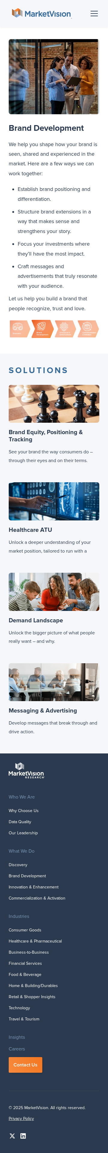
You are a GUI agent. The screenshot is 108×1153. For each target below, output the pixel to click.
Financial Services (25, 963)
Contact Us (26, 1065)
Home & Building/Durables (33, 985)
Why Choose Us (24, 810)
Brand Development (27, 876)
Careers (17, 1049)
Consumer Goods (25, 930)
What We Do (21, 851)
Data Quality (20, 821)
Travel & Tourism (24, 1019)
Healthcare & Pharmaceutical (35, 941)
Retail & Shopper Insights (32, 996)
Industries (19, 916)
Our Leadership (23, 833)
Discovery (18, 864)
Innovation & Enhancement (33, 887)
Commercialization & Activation (37, 898)
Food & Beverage (25, 974)
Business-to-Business (29, 952)
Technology (19, 1007)
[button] (93, 13)
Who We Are (22, 797)
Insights (17, 1037)
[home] (40, 13)
